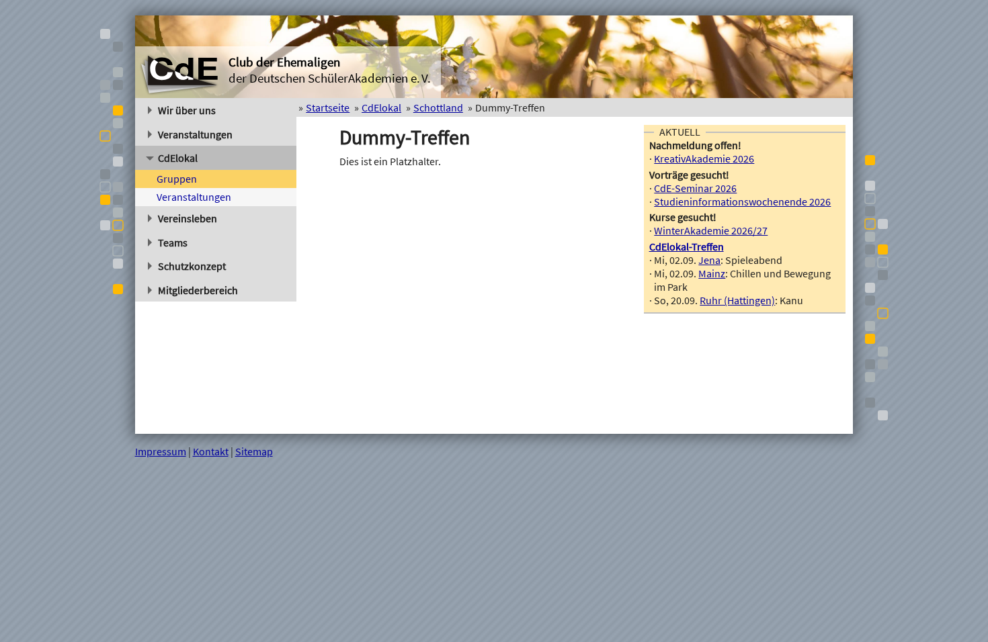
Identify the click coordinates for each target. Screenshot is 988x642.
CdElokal (178, 158)
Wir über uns (187, 110)
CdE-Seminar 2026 (695, 188)
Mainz (711, 273)
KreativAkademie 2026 (704, 158)
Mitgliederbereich (198, 290)
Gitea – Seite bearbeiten (799, 451)
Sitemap (254, 451)
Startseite (327, 107)
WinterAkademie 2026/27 (711, 230)
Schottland (438, 107)
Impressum (160, 451)
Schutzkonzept (192, 266)
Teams (173, 242)
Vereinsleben (187, 218)
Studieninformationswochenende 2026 (742, 201)
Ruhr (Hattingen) (737, 300)
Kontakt (211, 451)
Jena (709, 260)
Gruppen (177, 178)
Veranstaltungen (195, 134)
